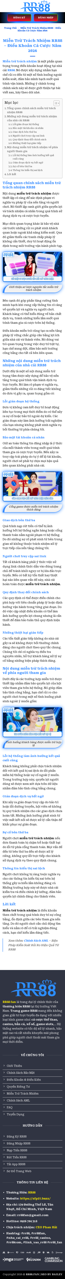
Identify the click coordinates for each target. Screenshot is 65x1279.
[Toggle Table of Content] (55, 103)
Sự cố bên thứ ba (22, 166)
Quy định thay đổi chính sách (29, 139)
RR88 (31, 1192)
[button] (5, 6)
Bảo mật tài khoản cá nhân (28, 128)
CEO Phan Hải (46, 1227)
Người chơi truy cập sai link (29, 135)
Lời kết (11, 174)
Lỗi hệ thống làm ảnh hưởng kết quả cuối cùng (33, 157)
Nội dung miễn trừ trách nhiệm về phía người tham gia (32, 149)
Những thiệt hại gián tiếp (27, 143)
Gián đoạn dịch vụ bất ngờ (28, 162)
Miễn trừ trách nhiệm (20, 61)
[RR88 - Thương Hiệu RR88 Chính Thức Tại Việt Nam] (34, 6)
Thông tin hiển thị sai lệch (28, 170)
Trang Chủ (10, 28)
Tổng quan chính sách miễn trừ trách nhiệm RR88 (31, 110)
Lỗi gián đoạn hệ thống (26, 124)
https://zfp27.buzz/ (35, 1198)
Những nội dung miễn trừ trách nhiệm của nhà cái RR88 (32, 118)
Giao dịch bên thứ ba (25, 132)
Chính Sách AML (36, 940)
